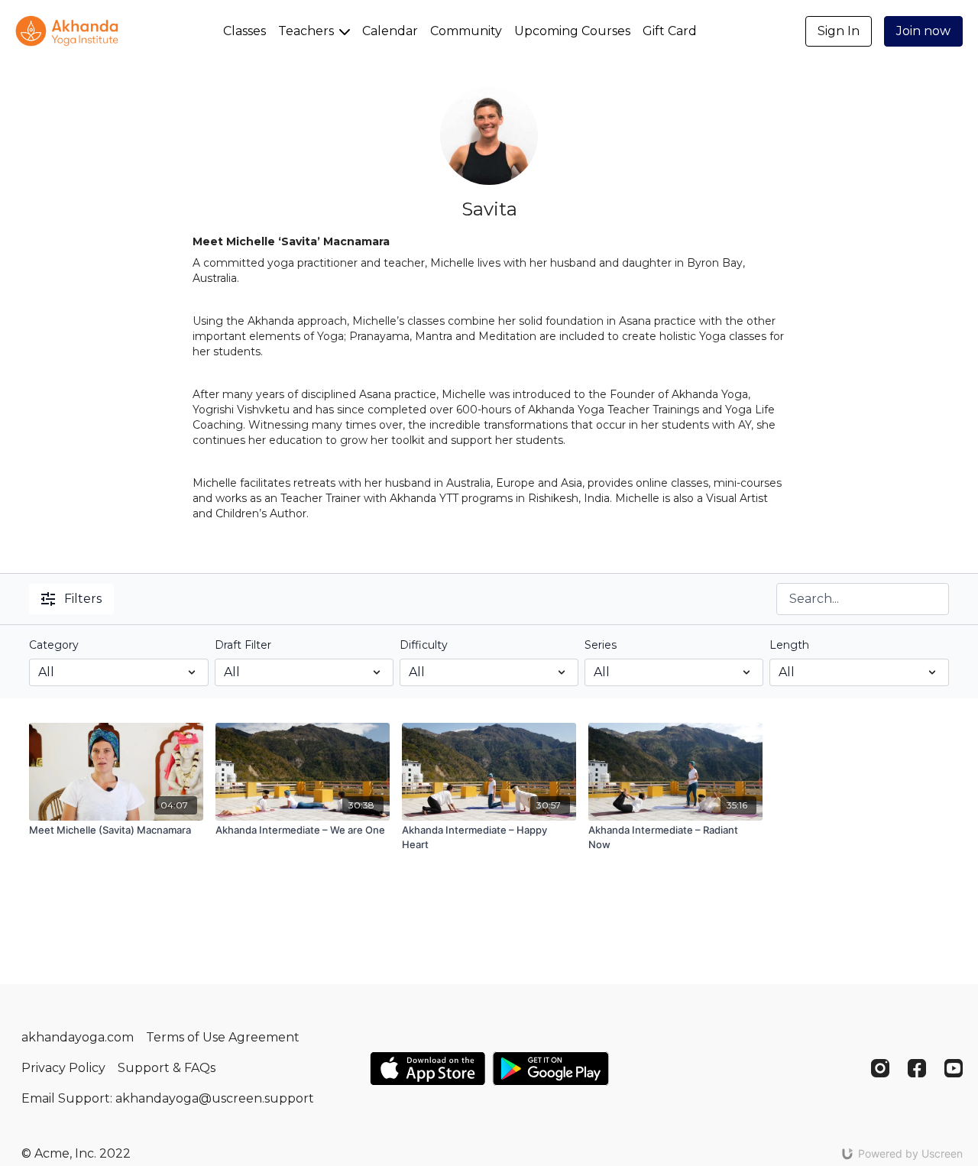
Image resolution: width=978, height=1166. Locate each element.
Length (789, 645)
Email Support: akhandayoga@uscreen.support (167, 1098)
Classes (244, 31)
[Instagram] (880, 1068)
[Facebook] (917, 1068)
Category (54, 645)
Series (601, 645)
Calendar (390, 31)
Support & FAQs (166, 1068)
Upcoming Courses (572, 31)
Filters (83, 598)
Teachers (307, 31)
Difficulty (424, 645)
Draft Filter (243, 645)
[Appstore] (427, 1068)
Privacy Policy (63, 1068)
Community (466, 31)
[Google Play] (551, 1068)
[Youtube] (953, 1068)
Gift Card (670, 31)
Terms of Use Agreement (223, 1037)
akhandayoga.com (77, 1037)
